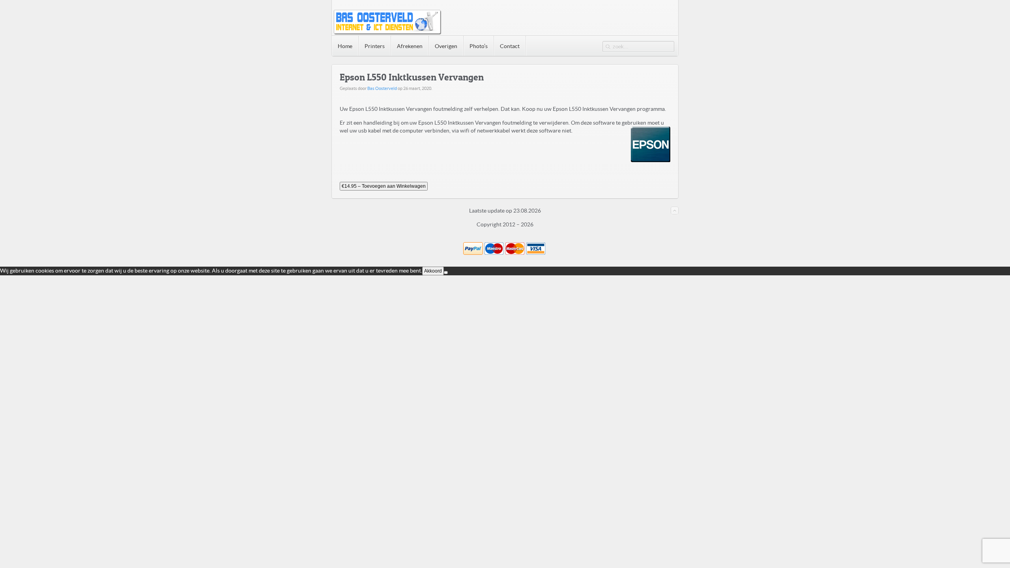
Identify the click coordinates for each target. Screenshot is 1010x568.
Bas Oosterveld (382, 88)
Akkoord (433, 271)
